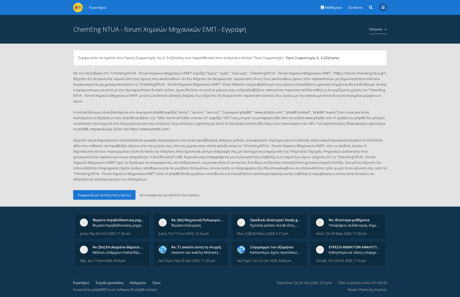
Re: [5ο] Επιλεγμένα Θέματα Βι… (119, 247)
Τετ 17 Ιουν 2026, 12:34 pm (188, 233)
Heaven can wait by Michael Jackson (197, 252)
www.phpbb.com (318, 117)
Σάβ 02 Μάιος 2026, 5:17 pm (266, 233)
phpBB (97, 289)
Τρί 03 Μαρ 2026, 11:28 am (346, 233)
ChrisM (321, 260)
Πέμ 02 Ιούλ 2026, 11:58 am (109, 233)
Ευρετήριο (81, 283)
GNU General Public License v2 (182, 117)
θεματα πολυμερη (186, 225)
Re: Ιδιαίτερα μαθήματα (349, 219)
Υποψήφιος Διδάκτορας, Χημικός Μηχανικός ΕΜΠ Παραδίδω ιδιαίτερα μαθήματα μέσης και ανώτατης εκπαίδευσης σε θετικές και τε (354, 225)
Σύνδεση (355, 7)
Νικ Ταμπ (166, 260)
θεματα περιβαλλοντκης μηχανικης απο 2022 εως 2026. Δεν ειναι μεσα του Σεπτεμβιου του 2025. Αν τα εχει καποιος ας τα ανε (118, 225)
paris (84, 233)
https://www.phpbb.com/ (150, 129)
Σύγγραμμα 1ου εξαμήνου (272, 247)
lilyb (83, 260)
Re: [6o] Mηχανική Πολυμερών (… (199, 219)
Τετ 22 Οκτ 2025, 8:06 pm (272, 260)
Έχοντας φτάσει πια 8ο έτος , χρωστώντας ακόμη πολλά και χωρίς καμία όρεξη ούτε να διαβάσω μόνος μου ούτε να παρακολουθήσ (276, 225)
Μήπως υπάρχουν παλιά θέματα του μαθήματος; (118, 252)
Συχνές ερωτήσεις (109, 283)
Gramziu (380, 289)
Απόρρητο (138, 283)
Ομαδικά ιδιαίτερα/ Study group (278, 219)
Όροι (157, 283)
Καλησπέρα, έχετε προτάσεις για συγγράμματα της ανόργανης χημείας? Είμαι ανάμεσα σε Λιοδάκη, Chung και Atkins (276, 252)
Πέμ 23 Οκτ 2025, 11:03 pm (194, 260)
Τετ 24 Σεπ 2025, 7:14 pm (347, 260)
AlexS (320, 233)
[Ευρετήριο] (78, 7)
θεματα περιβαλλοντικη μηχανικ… (122, 219)
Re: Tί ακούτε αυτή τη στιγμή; (196, 247)
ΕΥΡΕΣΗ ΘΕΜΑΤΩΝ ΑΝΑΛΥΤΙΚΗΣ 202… (361, 247)
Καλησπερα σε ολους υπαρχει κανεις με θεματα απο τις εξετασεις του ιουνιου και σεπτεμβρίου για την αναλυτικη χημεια (354, 252)
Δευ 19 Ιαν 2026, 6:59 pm (107, 260)
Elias (240, 233)
